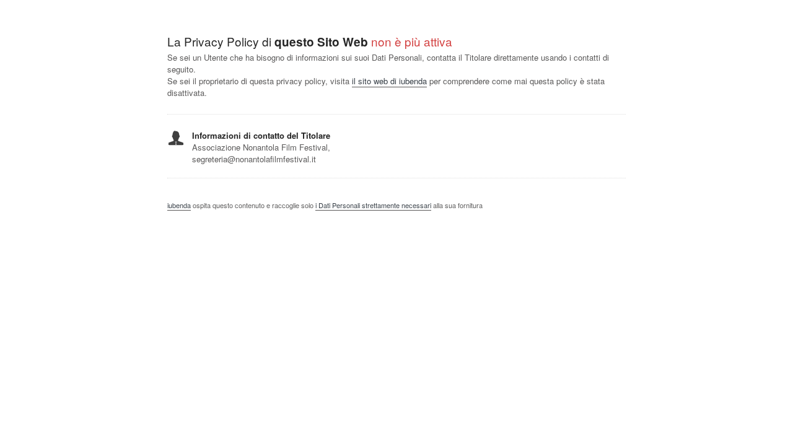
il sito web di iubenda (389, 81)
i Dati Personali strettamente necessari (373, 205)
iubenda (179, 205)
